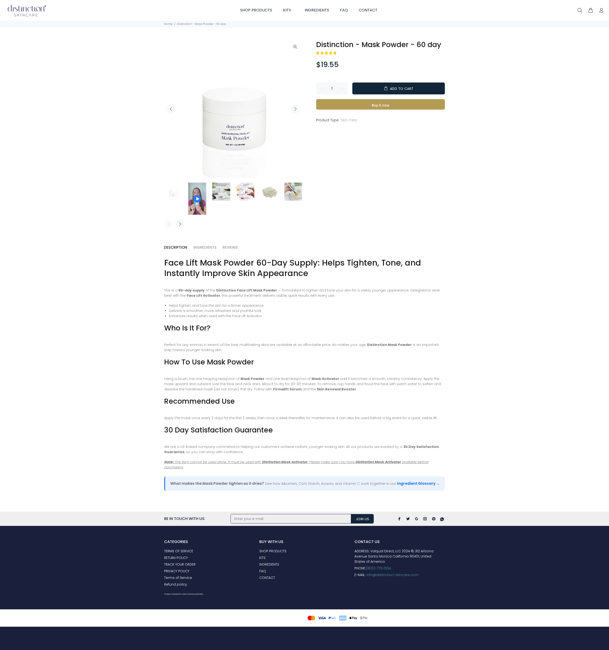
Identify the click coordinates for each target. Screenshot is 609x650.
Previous (171, 108)
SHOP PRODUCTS (272, 551)
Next (295, 108)
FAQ (262, 571)
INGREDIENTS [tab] (204, 247)
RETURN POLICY (176, 557)
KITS (262, 557)
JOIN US (362, 519)
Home (168, 24)
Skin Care (349, 120)
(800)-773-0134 (378, 568)
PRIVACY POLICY (176, 571)
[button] (327, 53)
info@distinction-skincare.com (392, 574)
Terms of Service (178, 577)
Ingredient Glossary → (418, 483)
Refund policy (175, 584)
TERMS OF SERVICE (178, 551)
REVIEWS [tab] (230, 247)
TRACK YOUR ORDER (180, 564)
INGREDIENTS (269, 564)
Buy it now (380, 105)
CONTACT (267, 577)
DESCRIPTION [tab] (175, 247)
